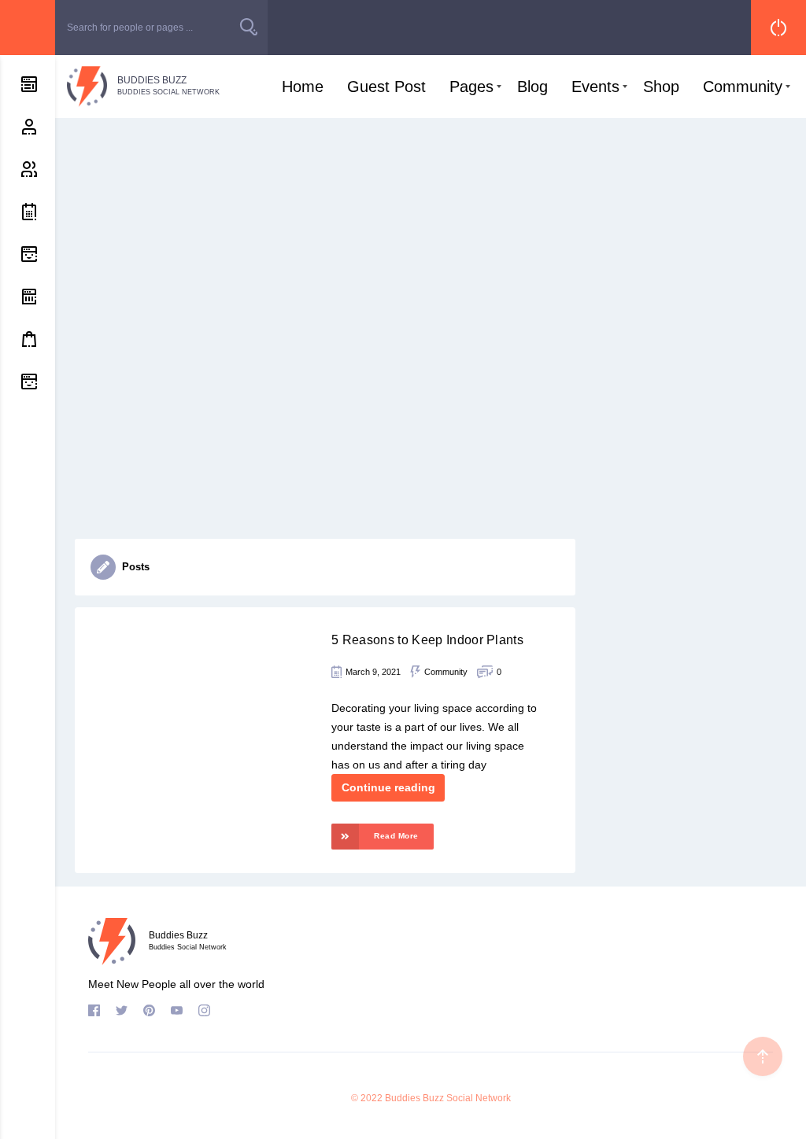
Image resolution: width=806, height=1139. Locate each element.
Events (595, 86)
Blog (532, 86)
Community (742, 86)
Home (303, 86)
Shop (661, 86)
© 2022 (367, 1098)
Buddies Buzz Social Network (448, 1098)
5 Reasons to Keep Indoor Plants (427, 640)
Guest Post (386, 86)
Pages (471, 86)
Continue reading (388, 787)
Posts (136, 567)
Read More (396, 835)
